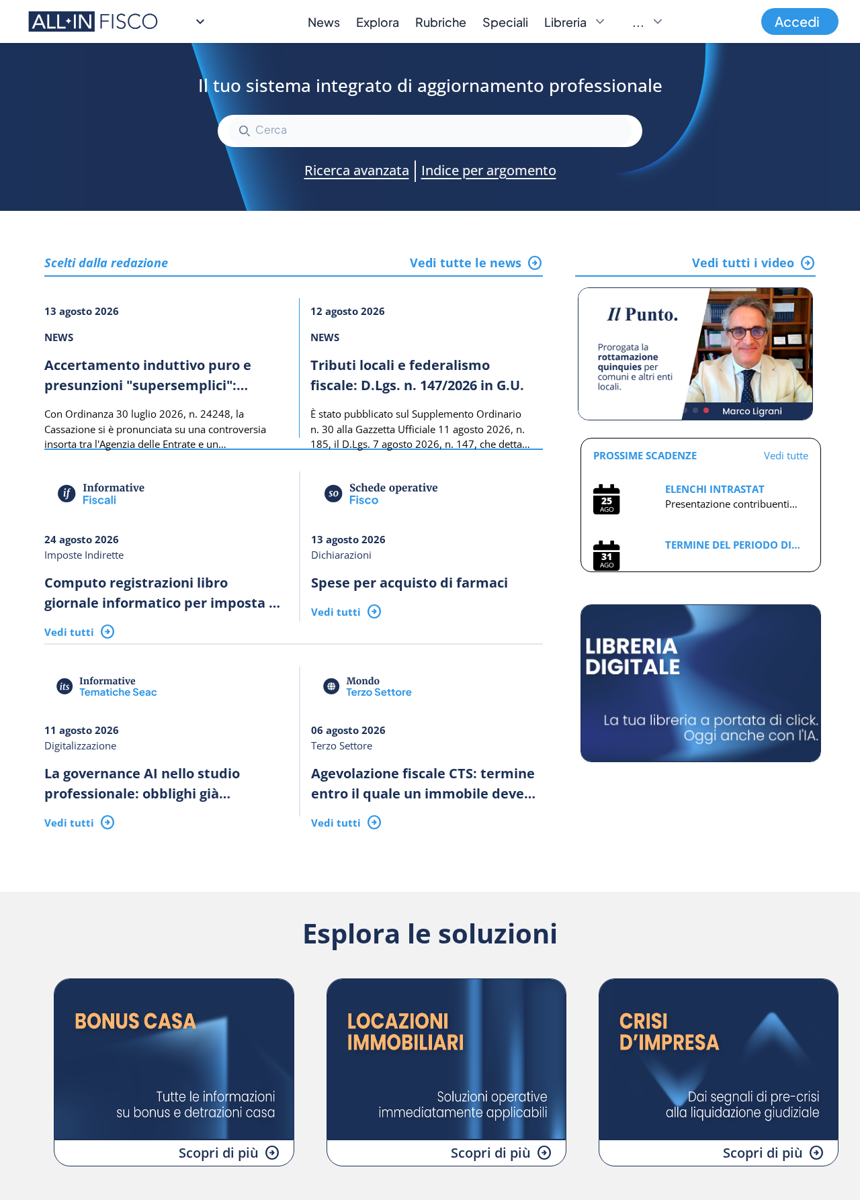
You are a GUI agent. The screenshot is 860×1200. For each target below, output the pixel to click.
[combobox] (430, 131)
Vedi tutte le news (465, 263)
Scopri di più (219, 1153)
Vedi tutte (786, 455)
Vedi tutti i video (743, 263)
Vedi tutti (69, 632)
